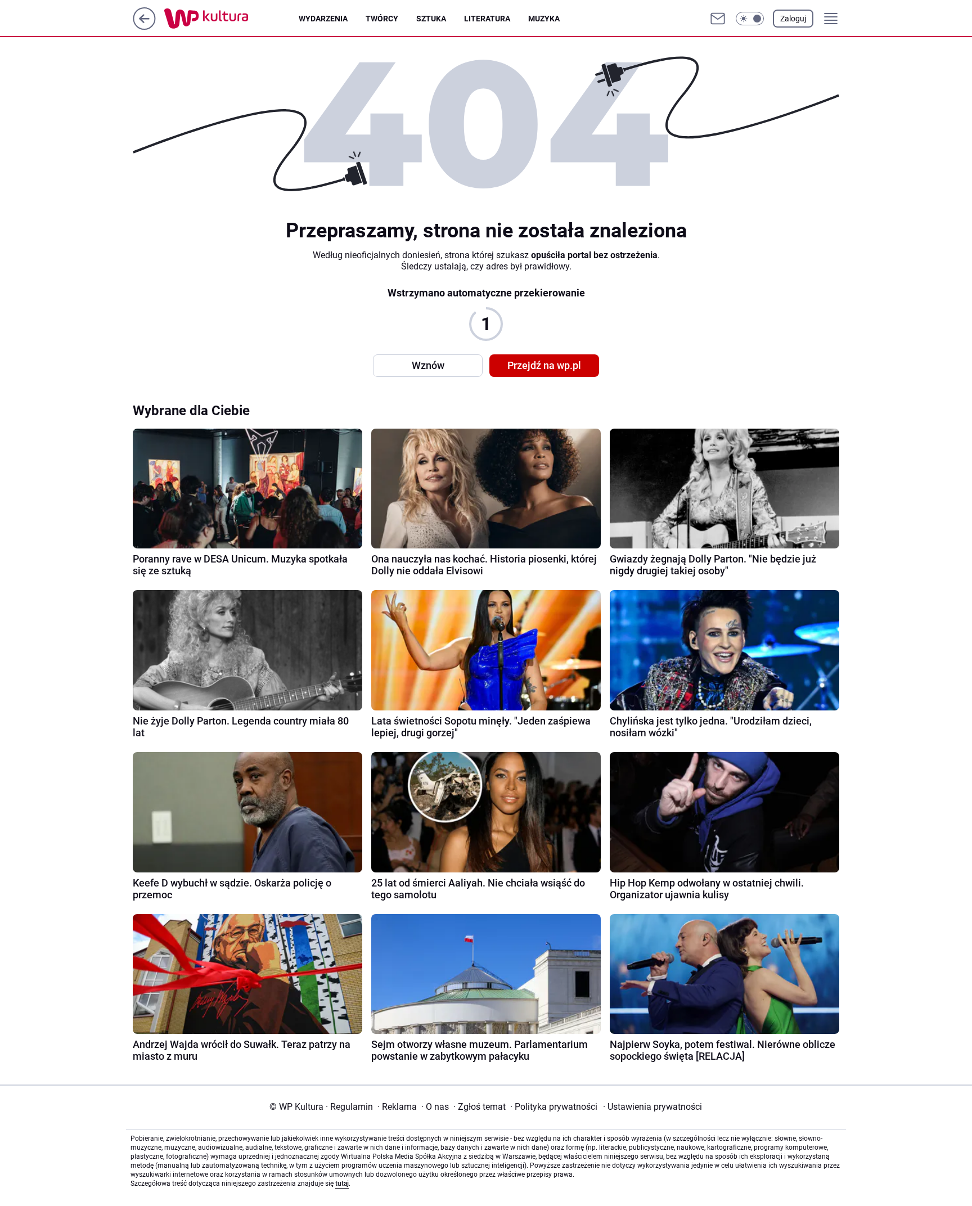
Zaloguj (793, 18)
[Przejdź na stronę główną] (144, 26)
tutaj (342, 1183)
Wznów (428, 365)
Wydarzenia (323, 18)
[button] (750, 18)
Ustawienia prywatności (652, 1106)
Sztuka (431, 18)
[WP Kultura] (231, 18)
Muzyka (544, 18)
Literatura (487, 18)
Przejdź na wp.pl (544, 365)
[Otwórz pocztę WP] (718, 19)
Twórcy (382, 18)
